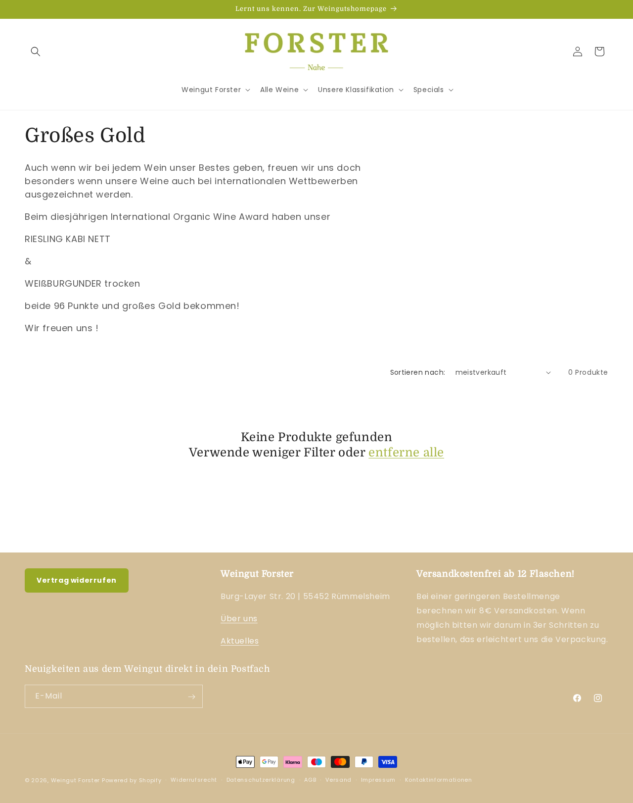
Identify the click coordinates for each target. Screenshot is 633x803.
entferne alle (406, 452)
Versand (338, 780)
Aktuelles (240, 641)
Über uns (239, 619)
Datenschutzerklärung (260, 780)
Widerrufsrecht (194, 780)
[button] (35, 51)
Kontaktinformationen (438, 780)
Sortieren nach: (418, 372)
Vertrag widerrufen (77, 580)
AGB (310, 780)
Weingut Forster (75, 780)
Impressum (378, 780)
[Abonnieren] (191, 696)
